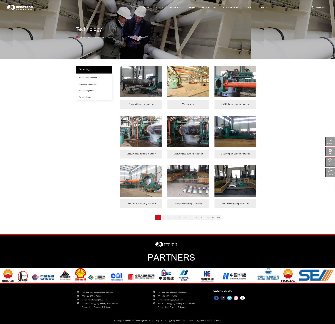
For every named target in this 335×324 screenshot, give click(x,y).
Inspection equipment (87, 84)
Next (218, 218)
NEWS (248, 7)
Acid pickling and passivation (188, 182)
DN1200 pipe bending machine (235, 82)
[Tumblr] (236, 298)
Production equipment (88, 77)
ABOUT (159, 7)
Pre (212, 218)
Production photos (86, 90)
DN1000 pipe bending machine (235, 132)
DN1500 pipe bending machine (141, 182)
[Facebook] (216, 298)
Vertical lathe (188, 83)
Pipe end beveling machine (141, 82)
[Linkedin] (222, 298)
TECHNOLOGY (209, 7)
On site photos (85, 97)
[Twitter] (229, 298)
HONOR (191, 7)
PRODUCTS (175, 7)
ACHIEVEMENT (230, 7)
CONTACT (262, 7)
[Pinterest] (242, 298)
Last (207, 218)
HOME (146, 7)
